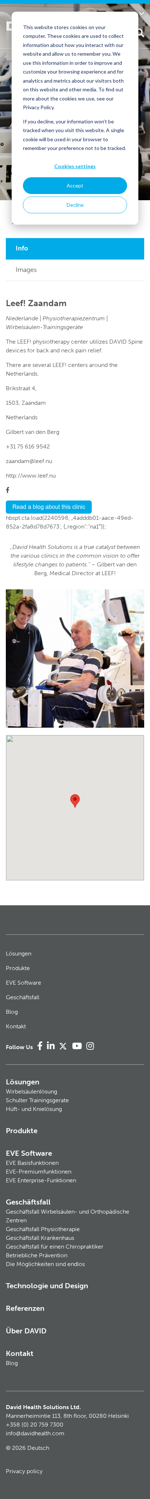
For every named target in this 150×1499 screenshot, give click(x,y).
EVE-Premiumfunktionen (38, 1171)
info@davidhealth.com (35, 1433)
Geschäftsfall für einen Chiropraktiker (54, 1246)
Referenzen (25, 1308)
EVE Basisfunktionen (32, 1162)
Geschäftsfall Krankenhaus (40, 1237)
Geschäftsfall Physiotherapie (43, 1229)
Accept (75, 185)
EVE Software (23, 982)
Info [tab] (22, 248)
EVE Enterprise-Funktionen (41, 1180)
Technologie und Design (47, 1285)
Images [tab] (26, 270)
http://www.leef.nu (31, 475)
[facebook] (7, 490)
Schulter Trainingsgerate (37, 1100)
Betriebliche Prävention (36, 1255)
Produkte (18, 968)
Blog (12, 1011)
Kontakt (16, 1026)
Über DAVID (26, 1330)
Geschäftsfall (22, 997)
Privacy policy (24, 1471)
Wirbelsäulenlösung (31, 1091)
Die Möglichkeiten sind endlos (45, 1264)
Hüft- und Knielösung (34, 1109)
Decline (75, 205)
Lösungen (18, 953)
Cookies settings (75, 166)
